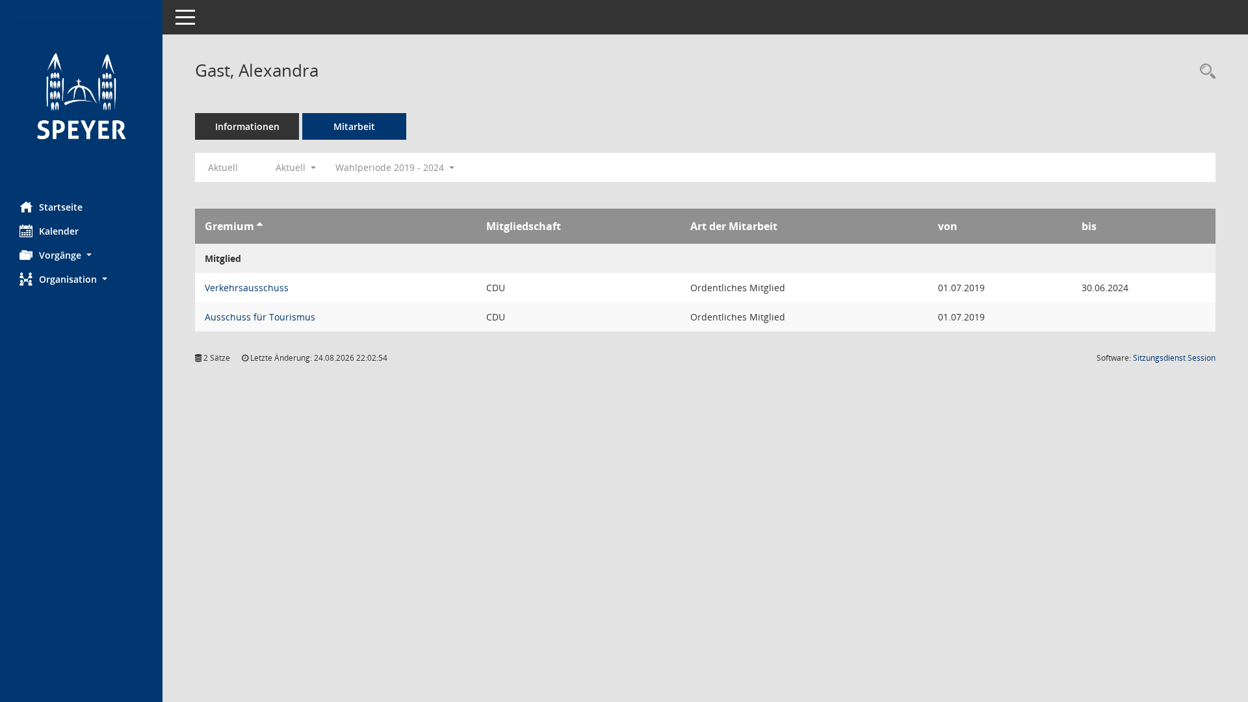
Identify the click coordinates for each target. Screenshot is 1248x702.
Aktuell (223, 167)
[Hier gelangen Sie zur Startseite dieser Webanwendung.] (81, 96)
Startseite (61, 207)
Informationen (247, 126)
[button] (81, 255)
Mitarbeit (354, 126)
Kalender (59, 231)
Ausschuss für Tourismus (260, 317)
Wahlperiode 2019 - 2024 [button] (391, 167)
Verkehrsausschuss (247, 287)
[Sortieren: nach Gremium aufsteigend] (260, 226)
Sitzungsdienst (1174, 357)
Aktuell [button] (292, 167)
